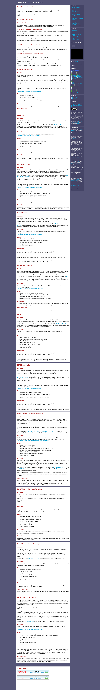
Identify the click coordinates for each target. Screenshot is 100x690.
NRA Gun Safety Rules (76, 7)
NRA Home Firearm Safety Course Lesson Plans (29, 91)
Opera (78, 163)
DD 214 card (59, 468)
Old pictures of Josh (75, 38)
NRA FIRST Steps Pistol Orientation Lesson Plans (30, 187)
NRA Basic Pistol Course (58, 467)
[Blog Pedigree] (78, 72)
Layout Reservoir (77, 179)
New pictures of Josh (76, 36)
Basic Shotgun (74, 12)
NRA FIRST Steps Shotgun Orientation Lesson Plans (30, 288)
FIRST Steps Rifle (75, 17)
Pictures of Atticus (75, 39)
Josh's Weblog (74, 31)
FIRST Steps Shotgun (76, 14)
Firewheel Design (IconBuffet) (76, 122)
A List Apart (73, 177)
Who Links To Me (74, 92)
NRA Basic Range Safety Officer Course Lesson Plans (30, 629)
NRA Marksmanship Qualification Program (29, 468)
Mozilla (77, 161)
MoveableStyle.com (75, 185)
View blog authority (75, 70)
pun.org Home (74, 30)
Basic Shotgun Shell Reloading (75, 24)
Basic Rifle (74, 15)
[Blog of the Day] (74, 71)
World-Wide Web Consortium (77, 157)
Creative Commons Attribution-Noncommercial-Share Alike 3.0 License (77, 105)
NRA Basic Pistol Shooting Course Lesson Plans (29, 135)
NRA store (74, 138)
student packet (30, 621)
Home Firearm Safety (76, 8)
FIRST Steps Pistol (75, 11)
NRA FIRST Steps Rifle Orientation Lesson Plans (29, 388)
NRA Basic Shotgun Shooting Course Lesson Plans (30, 234)
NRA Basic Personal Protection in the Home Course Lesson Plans (33, 440)
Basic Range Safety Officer (77, 25)
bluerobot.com (74, 180)
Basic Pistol (74, 10)
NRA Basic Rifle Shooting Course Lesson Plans (29, 333)
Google (76, 61)
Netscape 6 (73, 163)
